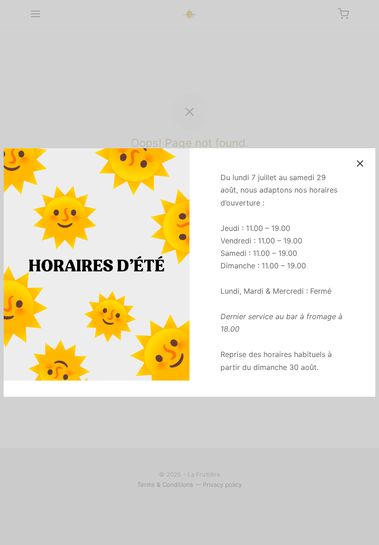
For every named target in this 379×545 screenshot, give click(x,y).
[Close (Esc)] (360, 163)
